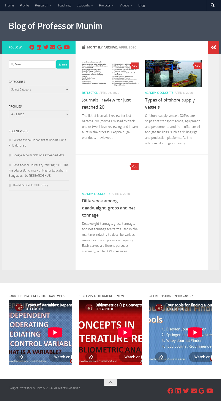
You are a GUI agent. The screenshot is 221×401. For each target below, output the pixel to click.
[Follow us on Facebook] (32, 47)
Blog (141, 5)
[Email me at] (52, 47)
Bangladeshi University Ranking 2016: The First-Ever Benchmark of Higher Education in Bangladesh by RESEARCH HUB (39, 170)
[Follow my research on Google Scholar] (59, 47)
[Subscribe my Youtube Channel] (66, 47)
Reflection (90, 93)
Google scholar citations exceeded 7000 (39, 155)
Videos (124, 5)
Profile (24, 5)
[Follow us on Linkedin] (38, 47)
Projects (104, 5)
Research (41, 5)
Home (9, 5)
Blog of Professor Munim (56, 25)
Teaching (64, 5)
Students (83, 5)
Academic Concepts (159, 93)
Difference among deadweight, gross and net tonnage (108, 208)
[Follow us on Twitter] (45, 47)
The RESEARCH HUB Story (30, 185)
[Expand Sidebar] (213, 47)
